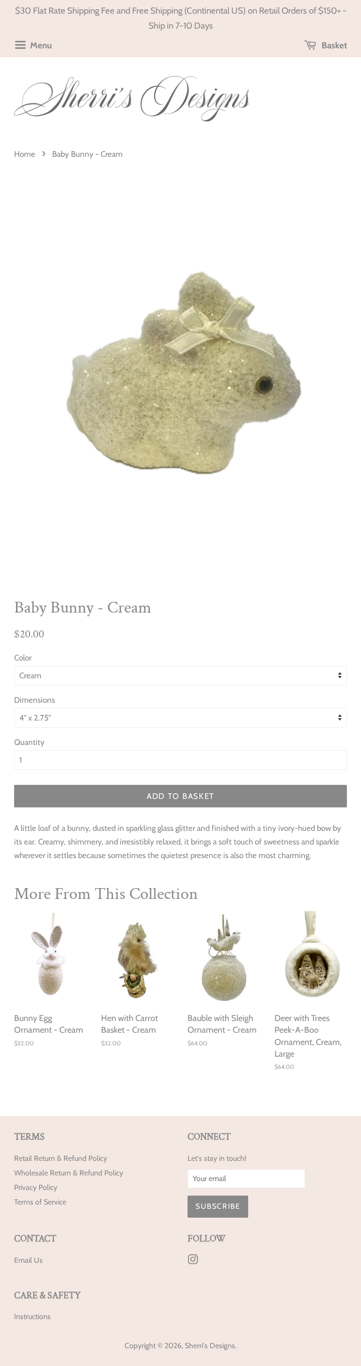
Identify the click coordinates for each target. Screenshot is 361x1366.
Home (24, 154)
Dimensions (34, 700)
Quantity (29, 742)
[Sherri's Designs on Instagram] (193, 1261)
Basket (333, 44)
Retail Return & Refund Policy (60, 1158)
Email (23, 1260)
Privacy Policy (35, 1187)
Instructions (32, 1316)
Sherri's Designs (210, 1345)
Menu (40, 44)
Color (22, 657)
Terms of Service (40, 1201)
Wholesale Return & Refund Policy (68, 1172)
